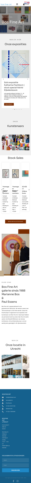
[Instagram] (18, 481)
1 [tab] (13, 109)
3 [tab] (16, 109)
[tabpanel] (15, 79)
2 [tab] (15, 109)
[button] (17, 4)
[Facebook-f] (13, 481)
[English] (28, 2)
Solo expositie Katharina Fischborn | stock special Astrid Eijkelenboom (14, 86)
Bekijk (15, 366)
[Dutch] (25, 2)
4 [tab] (18, 109)
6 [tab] (21, 109)
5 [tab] (20, 109)
